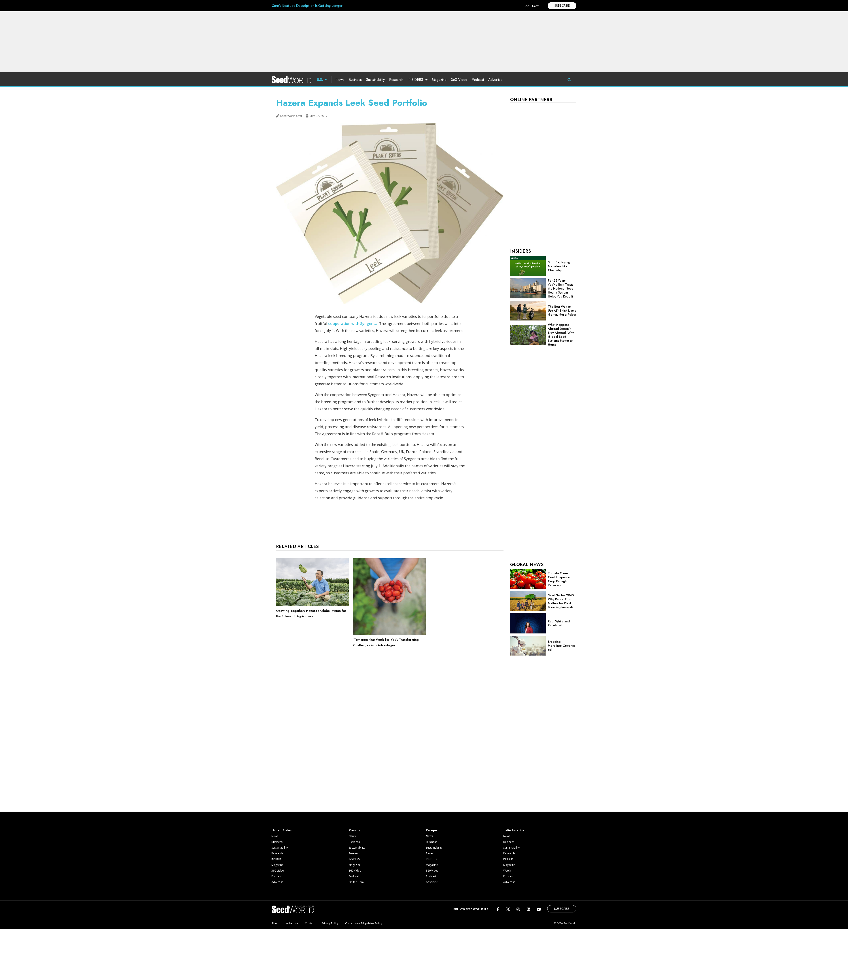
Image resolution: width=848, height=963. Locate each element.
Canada (354, 830)
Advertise (495, 79)
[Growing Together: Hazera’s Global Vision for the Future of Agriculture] (312, 605)
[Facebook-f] (498, 909)
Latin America (514, 830)
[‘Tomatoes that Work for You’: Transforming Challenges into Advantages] (389, 634)
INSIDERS (415, 79)
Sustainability (375, 79)
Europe (431, 830)
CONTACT (532, 6)
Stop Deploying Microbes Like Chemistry (559, 266)
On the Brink (356, 882)
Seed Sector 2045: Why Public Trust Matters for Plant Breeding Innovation (562, 601)
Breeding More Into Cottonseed (561, 645)
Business (355, 79)
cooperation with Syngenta (352, 323)
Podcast (478, 79)
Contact (310, 923)
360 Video (459, 79)
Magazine (439, 79)
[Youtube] (539, 909)
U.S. (320, 79)
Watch (507, 870)
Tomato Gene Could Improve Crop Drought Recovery (559, 579)
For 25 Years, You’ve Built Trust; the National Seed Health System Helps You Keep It (561, 288)
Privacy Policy (330, 923)
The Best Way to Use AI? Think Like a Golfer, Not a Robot (562, 310)
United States (282, 830)
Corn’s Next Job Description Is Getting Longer (307, 6)
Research (396, 79)
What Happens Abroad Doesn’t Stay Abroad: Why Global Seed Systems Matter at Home (561, 334)
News (339, 79)
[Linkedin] (528, 909)
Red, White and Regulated (559, 623)
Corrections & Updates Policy (363, 923)
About (275, 923)
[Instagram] (518, 909)
